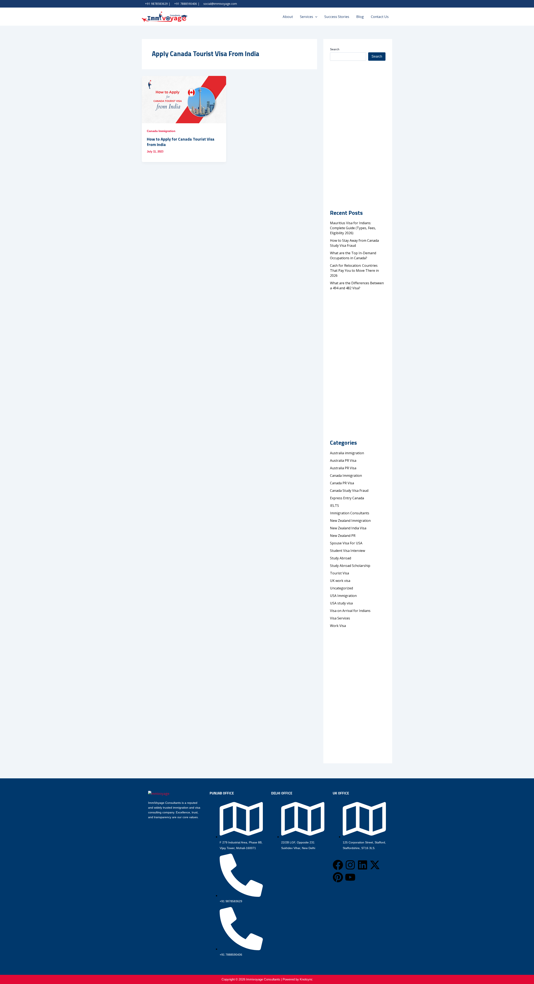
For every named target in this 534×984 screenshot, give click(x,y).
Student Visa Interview (347, 550)
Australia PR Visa (343, 460)
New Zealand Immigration (350, 520)
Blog (360, 16)
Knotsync (306, 979)
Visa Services (340, 618)
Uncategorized (341, 588)
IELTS (334, 505)
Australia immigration (347, 453)
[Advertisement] (357, 124)
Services (306, 16)
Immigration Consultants (349, 513)
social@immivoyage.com (220, 4)
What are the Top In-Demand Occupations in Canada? (353, 255)
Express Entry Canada (347, 498)
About (288, 16)
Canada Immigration (161, 131)
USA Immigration (343, 595)
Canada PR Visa (342, 483)
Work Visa (338, 625)
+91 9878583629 (156, 4)
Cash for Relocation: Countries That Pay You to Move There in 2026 (354, 270)
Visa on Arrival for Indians (350, 610)
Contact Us (380, 16)
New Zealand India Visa (348, 528)
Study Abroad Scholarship (350, 565)
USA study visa (341, 603)
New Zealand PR (342, 535)
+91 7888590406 (185, 4)
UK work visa (340, 580)
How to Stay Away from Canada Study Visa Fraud (354, 243)
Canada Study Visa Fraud (349, 490)
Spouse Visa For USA (346, 543)
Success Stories (336, 16)
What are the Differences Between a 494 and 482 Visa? (357, 285)
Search (334, 49)
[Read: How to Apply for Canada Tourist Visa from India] (184, 99)
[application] (315, 17)
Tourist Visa (339, 573)
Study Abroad (341, 558)
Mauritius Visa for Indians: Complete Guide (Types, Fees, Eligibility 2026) (353, 228)
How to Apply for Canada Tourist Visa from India (180, 142)
